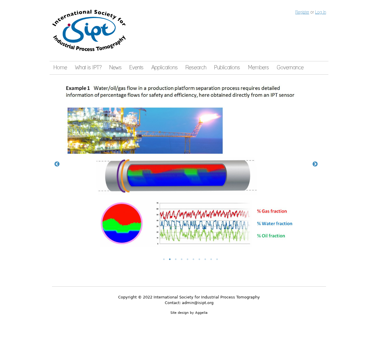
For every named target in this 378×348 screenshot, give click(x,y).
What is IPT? (88, 67)
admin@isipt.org (198, 303)
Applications (164, 67)
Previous (57, 164)
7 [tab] (199, 259)
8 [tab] (205, 259)
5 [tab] (187, 259)
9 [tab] (211, 259)
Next (315, 164)
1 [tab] (164, 259)
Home (60, 67)
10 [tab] (217, 259)
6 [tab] (193, 259)
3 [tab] (176, 259)
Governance (290, 67)
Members (258, 67)
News (115, 67)
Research (195, 67)
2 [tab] (170, 259)
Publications (227, 67)
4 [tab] (182, 259)
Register (302, 12)
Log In (320, 12)
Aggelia (201, 313)
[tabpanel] (189, 164)
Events (136, 67)
